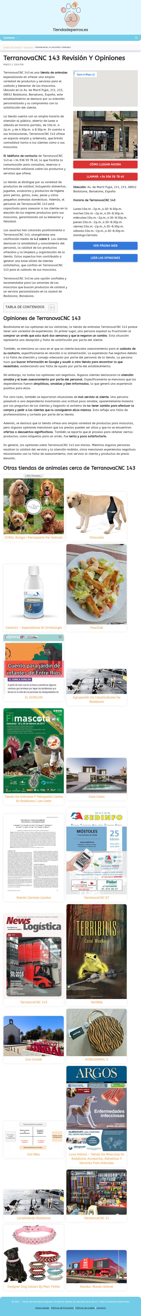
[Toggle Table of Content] (50, 307)
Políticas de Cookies (85, 1308)
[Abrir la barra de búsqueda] (136, 38)
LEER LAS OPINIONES (105, 257)
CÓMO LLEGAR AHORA (105, 164)
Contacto (9, 37)
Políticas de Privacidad (62, 1308)
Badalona (28, 47)
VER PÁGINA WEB (105, 245)
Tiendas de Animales (12, 47)
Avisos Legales (42, 1308)
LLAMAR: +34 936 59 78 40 (105, 176)
